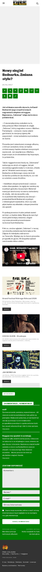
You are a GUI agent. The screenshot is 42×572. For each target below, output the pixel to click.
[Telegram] (10, 96)
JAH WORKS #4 (9, 372)
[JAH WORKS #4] (21, 359)
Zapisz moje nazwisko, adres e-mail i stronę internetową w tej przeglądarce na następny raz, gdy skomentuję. (20, 512)
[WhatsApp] (20, 90)
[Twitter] (10, 90)
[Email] (37, 90)
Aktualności (9, 394)
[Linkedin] (26, 90)
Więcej (6, 309)
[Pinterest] (15, 90)
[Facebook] (4, 90)
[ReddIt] (31, 90)
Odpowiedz (5, 429)
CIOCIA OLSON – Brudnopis (14, 336)
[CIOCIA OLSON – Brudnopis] (21, 323)
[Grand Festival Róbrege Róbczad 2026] (21, 286)
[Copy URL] (15, 96)
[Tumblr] (4, 96)
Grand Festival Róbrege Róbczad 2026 (19, 298)
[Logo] (20, 3)
